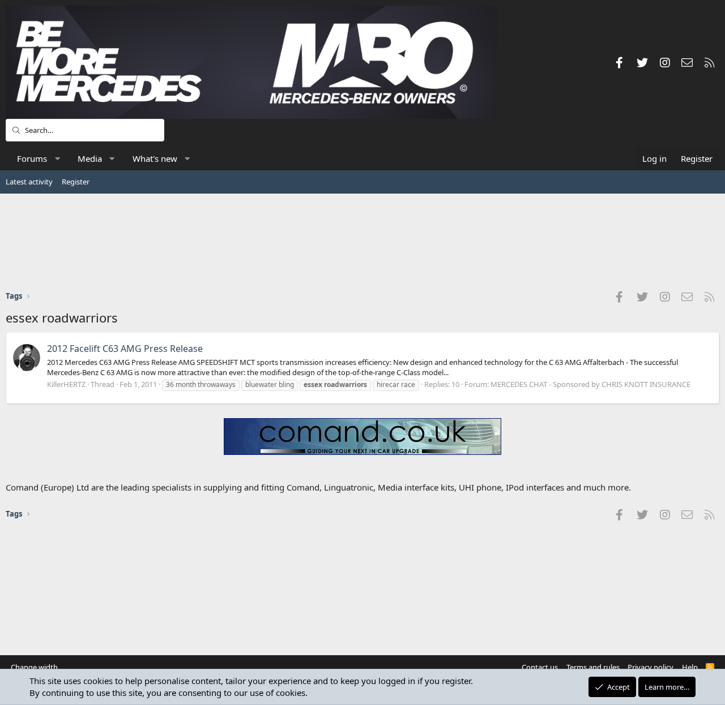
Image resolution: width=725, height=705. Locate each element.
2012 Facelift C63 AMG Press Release (125, 348)
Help (690, 667)
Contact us (540, 667)
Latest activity (29, 182)
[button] (57, 158)
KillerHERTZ (66, 384)
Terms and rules (593, 667)
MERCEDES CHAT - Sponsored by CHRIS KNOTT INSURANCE (590, 384)
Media (90, 158)
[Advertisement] (362, 241)
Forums (32, 158)
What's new (155, 158)
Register (75, 182)
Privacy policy (650, 667)
